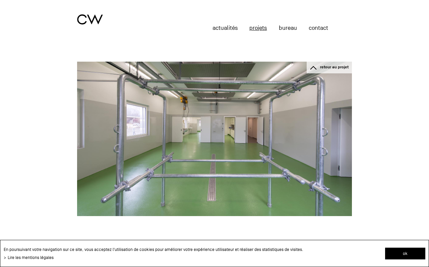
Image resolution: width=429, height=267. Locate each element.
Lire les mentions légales (31, 257)
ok (405, 253)
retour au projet (334, 67)
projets (258, 27)
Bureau (288, 27)
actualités (225, 27)
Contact (318, 27)
